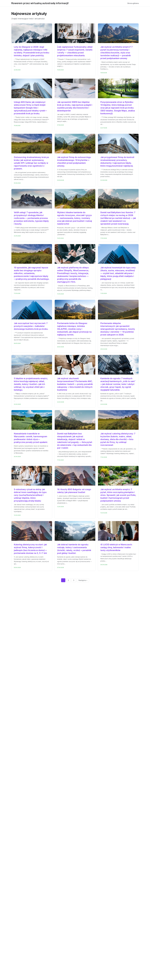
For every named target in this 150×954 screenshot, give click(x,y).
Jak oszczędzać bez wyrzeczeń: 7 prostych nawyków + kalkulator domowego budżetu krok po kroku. (31, 326)
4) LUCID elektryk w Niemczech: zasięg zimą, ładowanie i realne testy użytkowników (116, 547)
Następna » (82, 580)
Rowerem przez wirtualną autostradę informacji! (40, 3)
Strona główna (133, 3)
